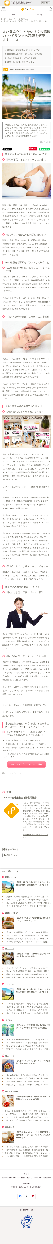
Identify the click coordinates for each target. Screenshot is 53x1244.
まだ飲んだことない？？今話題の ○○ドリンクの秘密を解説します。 (24, 21)
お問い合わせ (7, 1178)
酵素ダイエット (24, 19)
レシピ (39, 15)
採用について (23, 1187)
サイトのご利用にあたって (22, 1178)
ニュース (13, 15)
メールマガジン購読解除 (42, 1178)
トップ (3, 19)
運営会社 (14, 1187)
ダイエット (17, 773)
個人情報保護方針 (36, 1187)
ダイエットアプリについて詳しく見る (26, 764)
